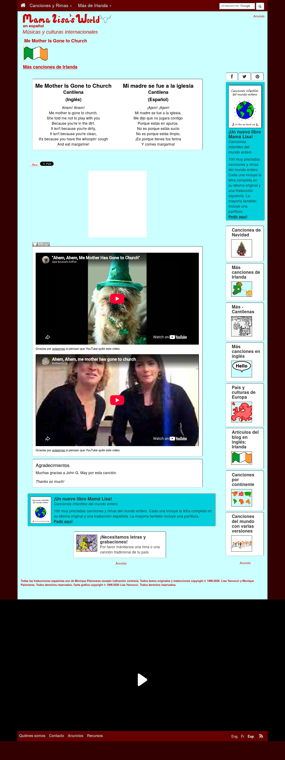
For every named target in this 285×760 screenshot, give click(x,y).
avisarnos (58, 348)
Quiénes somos (32, 735)
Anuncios (75, 735)
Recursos (95, 735)
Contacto (56, 735)
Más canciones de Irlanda (50, 66)
